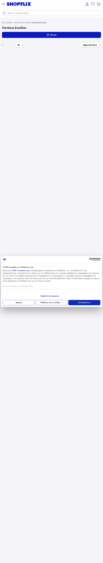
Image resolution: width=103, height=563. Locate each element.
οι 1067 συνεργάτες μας (20, 270)
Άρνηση (19, 302)
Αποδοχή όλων (84, 302)
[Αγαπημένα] (93, 4)
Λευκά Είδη (19, 23)
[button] (3, 4)
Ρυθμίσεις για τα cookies (50, 302)
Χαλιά (27, 23)
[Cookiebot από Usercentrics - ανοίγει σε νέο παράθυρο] (89, 259)
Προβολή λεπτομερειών (50, 296)
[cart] (99, 4)
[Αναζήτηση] (5, 13)
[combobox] (51, 13)
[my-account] (87, 4)
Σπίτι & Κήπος (7, 23)
